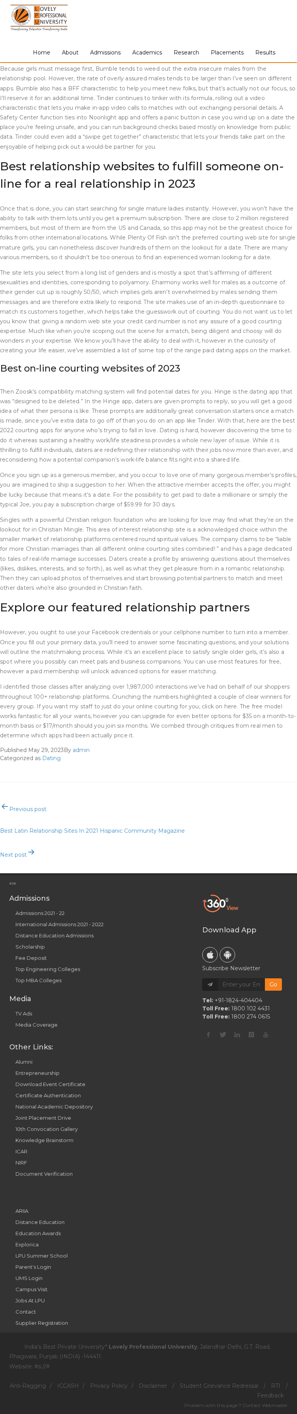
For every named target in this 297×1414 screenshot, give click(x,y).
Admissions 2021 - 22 (40, 913)
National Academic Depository (54, 1106)
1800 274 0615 (250, 1016)
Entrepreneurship (37, 1073)
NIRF (21, 1162)
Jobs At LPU (30, 1300)
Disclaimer (153, 1385)
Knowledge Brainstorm (44, 1140)
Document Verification (44, 1174)
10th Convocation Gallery (46, 1129)
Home (41, 52)
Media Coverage (36, 1025)
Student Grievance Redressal (219, 1385)
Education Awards (38, 1233)
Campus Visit (31, 1289)
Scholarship (30, 947)
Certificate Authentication (48, 1095)
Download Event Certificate (50, 1084)
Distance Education (40, 1222)
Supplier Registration (41, 1323)
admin (81, 750)
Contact (25, 1312)
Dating (51, 758)
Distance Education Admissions (54, 935)
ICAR (21, 1151)
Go (273, 984)
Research (186, 52)
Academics (147, 52)
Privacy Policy (109, 1385)
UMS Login (29, 1278)
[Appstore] (210, 954)
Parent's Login (33, 1267)
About (70, 52)
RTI (275, 1385)
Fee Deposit (31, 958)
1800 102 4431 (250, 1008)
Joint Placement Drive (43, 1118)
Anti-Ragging (28, 1385)
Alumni (23, 1062)
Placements (227, 52)
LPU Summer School (41, 1256)
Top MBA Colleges (38, 980)
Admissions (105, 52)
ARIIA (21, 1211)
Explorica (27, 1244)
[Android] (227, 954)
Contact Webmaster (265, 1405)
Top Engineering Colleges (47, 969)
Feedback (270, 1395)
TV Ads (23, 1013)
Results (265, 52)
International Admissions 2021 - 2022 (59, 924)
